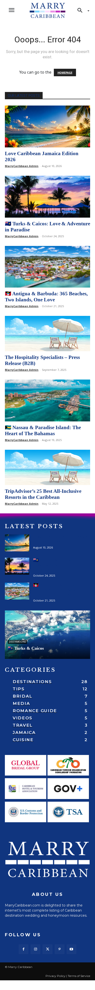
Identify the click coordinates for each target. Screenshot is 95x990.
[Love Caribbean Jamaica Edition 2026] (47, 126)
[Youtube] (71, 949)
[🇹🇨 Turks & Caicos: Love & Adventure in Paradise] (47, 197)
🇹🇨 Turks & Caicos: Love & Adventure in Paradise (55, 564)
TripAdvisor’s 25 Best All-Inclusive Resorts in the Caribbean (43, 494)
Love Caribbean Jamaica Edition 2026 (60, 539)
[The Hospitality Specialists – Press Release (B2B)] (47, 333)
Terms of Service (79, 976)
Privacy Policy (56, 976)
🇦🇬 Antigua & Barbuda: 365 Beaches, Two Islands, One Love (46, 297)
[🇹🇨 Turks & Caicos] (47, 634)
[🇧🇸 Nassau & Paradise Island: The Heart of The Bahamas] (47, 400)
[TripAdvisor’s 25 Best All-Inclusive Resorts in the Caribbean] (47, 467)
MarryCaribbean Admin (21, 166)
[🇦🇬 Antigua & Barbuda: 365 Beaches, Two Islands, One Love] (47, 267)
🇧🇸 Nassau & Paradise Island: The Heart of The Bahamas (43, 430)
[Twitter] (47, 949)
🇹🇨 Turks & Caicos (26, 648)
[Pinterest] (59, 949)
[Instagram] (35, 949)
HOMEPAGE (64, 72)
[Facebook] (23, 949)
